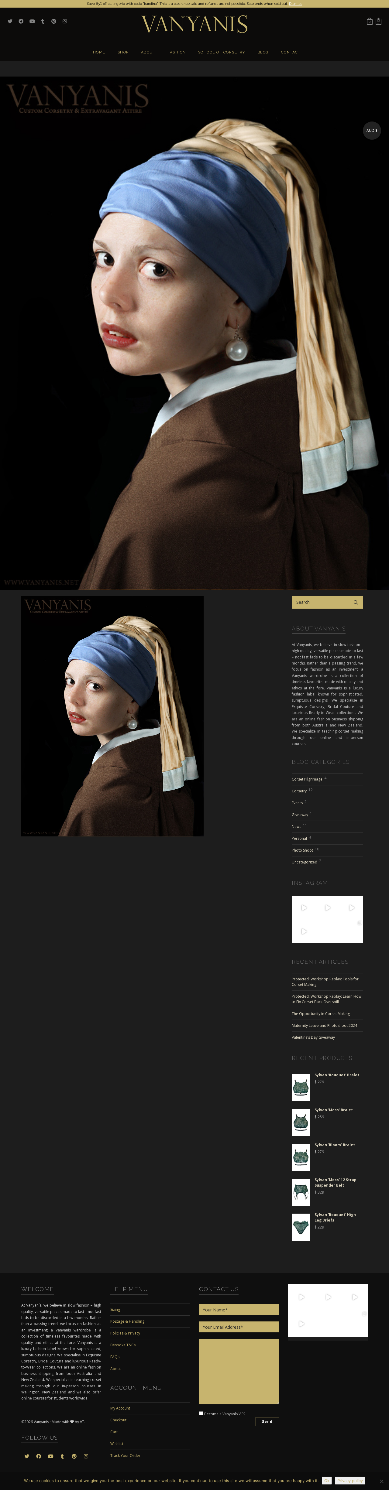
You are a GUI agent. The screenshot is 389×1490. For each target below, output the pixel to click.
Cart (114, 1431)
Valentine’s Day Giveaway (313, 1037)
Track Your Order (125, 1455)
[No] (381, 1481)
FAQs (114, 1356)
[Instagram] (312, 916)
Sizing (115, 1309)
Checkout (118, 1420)
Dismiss (295, 4)
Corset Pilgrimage (309, 778)
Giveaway (302, 814)
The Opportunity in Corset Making (321, 1013)
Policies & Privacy (125, 1333)
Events (299, 802)
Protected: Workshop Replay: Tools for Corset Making (325, 981)
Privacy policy (350, 1480)
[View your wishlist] (378, 21)
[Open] (303, 908)
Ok (326, 1480)
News (299, 826)
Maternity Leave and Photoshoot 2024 (324, 1025)
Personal (301, 838)
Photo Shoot (305, 849)
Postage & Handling (127, 1321)
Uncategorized (306, 861)
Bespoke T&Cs (123, 1345)
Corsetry (302, 790)
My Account (120, 1408)
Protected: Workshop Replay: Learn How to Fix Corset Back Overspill (326, 999)
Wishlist (116, 1443)
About (115, 1368)
